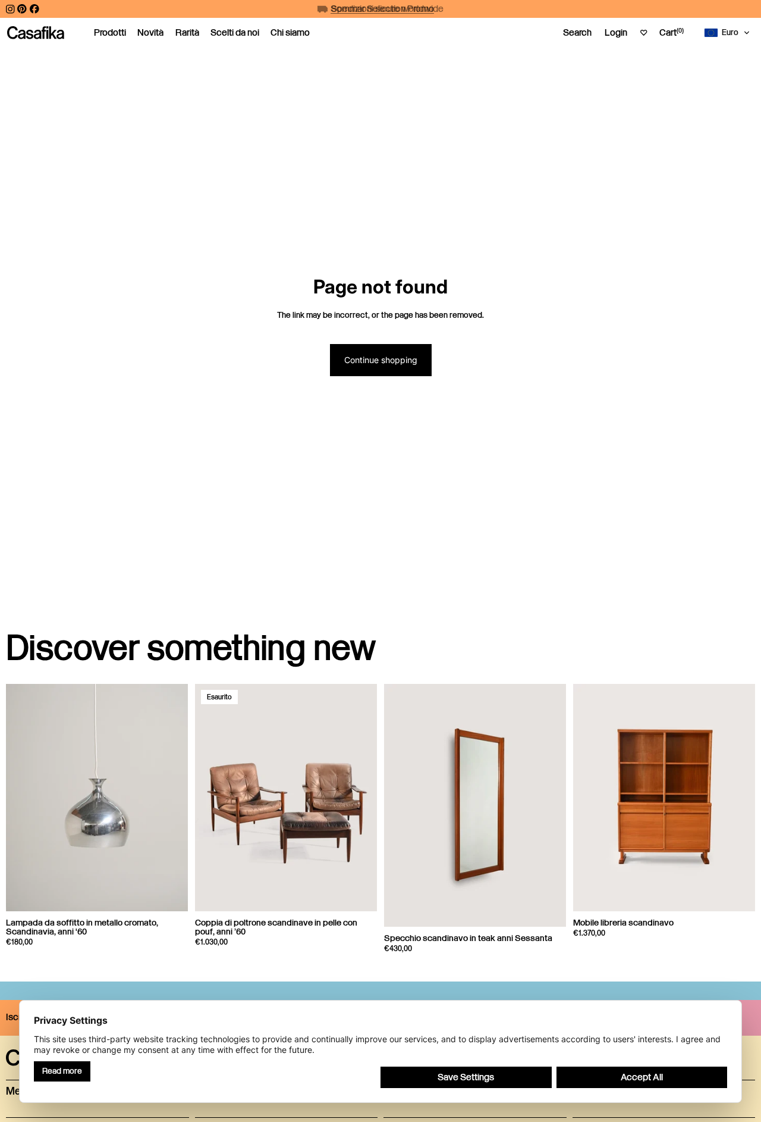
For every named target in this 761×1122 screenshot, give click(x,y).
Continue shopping (380, 360)
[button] (729, 32)
